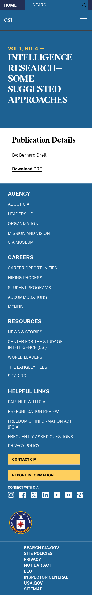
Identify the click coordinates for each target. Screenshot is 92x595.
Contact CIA (24, 459)
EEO (28, 571)
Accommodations (27, 297)
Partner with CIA (26, 401)
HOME (10, 5)
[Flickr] (69, 496)
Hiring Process (25, 277)
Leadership (20, 214)
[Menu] (82, 20)
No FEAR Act (37, 565)
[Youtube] (58, 496)
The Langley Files (27, 367)
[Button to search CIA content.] (84, 5)
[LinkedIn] (46, 496)
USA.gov (33, 583)
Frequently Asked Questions (40, 436)
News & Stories (25, 332)
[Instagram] (12, 496)
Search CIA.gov (41, 547)
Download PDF (27, 168)
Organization (23, 223)
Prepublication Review (33, 411)
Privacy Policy (23, 445)
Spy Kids (17, 375)
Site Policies (38, 553)
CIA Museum (21, 242)
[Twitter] (35, 496)
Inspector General (46, 577)
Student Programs (29, 287)
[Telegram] (81, 496)
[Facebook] (23, 496)
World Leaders (25, 357)
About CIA (18, 204)
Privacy (32, 559)
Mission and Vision (29, 233)
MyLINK (15, 306)
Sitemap (33, 589)
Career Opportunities (32, 268)
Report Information (33, 475)
